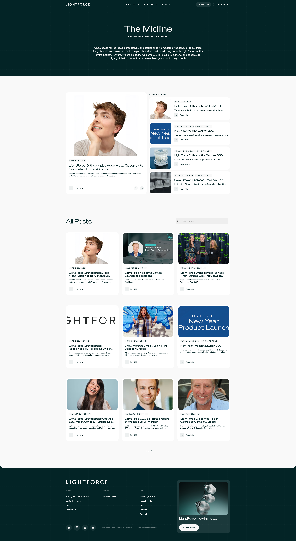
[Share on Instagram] (77, 528)
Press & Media (146, 501)
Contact (143, 514)
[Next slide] (142, 188)
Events (69, 505)
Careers (143, 509)
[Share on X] (85, 528)
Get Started (71, 509)
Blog (142, 505)
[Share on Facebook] (69, 528)
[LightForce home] (87, 482)
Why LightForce (109, 496)
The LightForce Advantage (77, 496)
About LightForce (147, 496)
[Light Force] (78, 4)
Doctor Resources (73, 501)
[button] (133, 4)
